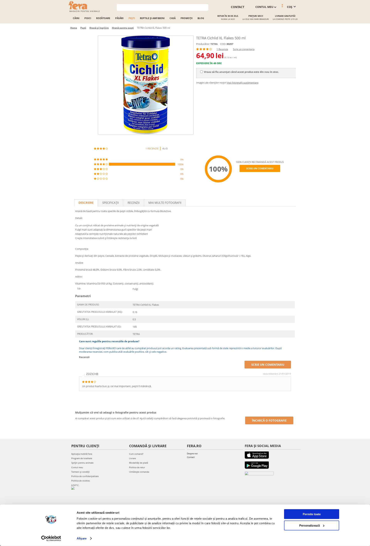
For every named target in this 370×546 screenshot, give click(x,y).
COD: (223, 44)
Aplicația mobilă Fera (81, 453)
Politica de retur (137, 467)
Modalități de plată (138, 462)
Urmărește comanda (139, 471)
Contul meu (77, 467)
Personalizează (309, 525)
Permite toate (312, 514)
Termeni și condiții (80, 471)
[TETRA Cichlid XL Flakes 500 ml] (145, 85)
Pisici (87, 18)
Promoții (187, 18)
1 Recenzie (222, 49)
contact (237, 7)
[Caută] (205, 7)
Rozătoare (103, 18)
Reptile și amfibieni (152, 18)
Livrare (132, 458)
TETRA (214, 44)
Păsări (119, 18)
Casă (173, 18)
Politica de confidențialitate (85, 476)
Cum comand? (136, 453)
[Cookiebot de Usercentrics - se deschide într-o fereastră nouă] (51, 538)
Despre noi (192, 453)
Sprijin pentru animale (82, 462)
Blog (201, 18)
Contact (191, 457)
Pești (132, 18)
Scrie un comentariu (244, 49)
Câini (76, 18)
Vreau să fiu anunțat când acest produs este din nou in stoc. (241, 72)
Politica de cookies (80, 480)
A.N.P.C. (75, 485)
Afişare (82, 538)
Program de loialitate (81, 458)
